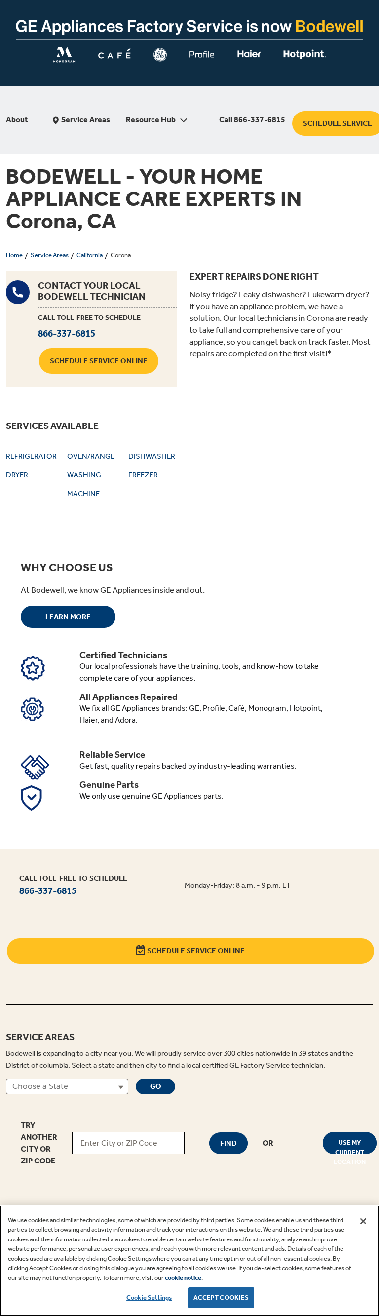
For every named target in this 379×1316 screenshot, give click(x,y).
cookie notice (183, 1277)
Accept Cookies (221, 1297)
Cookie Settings (149, 1297)
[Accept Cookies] (363, 1221)
